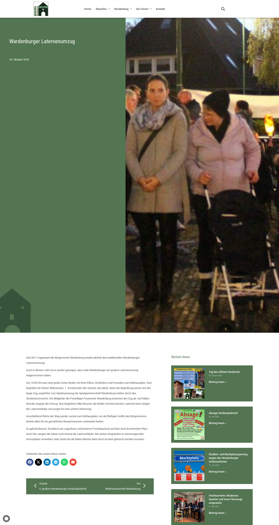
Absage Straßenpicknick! (223, 413)
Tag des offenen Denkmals (224, 371)
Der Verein (142, 8)
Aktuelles (101, 8)
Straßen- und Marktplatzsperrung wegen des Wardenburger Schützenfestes (228, 458)
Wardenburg (121, 8)
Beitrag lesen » (217, 381)
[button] (223, 8)
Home (87, 8)
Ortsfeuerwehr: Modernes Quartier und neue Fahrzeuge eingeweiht (226, 499)
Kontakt (160, 8)
